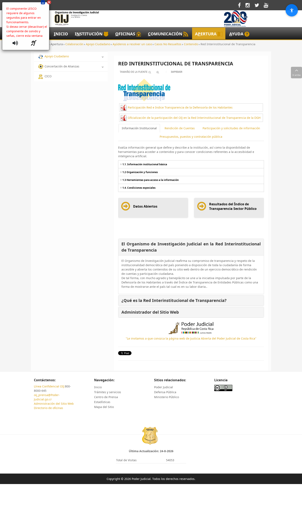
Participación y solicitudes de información (231, 128)
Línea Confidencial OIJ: (49, 386)
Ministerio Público (166, 397)
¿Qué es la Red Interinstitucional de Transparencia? (174, 300)
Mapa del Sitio (104, 407)
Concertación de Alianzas (62, 66)
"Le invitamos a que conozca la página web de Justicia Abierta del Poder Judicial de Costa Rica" (191, 338)
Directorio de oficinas (48, 408)
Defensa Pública (165, 392)
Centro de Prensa (106, 397)
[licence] (223, 388)
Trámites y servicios (107, 392)
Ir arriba (297, 75)
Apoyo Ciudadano (57, 56)
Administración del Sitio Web (54, 404)
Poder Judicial (163, 387)
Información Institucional (139, 128)
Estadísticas (102, 402)
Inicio (98, 387)
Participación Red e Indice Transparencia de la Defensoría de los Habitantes (180, 107)
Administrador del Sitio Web (150, 312)
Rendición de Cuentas (180, 128)
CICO (48, 76)
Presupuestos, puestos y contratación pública (191, 137)
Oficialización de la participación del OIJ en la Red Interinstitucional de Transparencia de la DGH (194, 118)
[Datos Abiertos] (139, 210)
